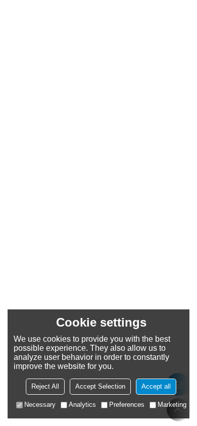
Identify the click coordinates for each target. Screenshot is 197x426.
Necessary (40, 404)
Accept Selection (100, 386)
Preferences (126, 404)
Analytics (82, 404)
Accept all (156, 386)
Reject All (45, 386)
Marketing (172, 404)
